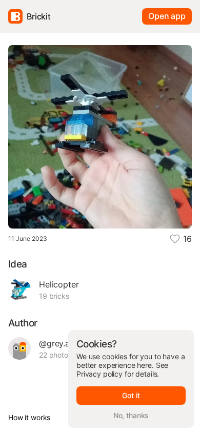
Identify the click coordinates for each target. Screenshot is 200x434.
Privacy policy (99, 373)
